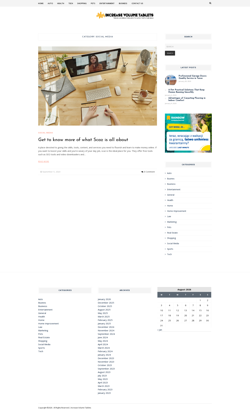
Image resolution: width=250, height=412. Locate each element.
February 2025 (105, 320)
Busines (170, 178)
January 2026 (104, 299)
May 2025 (103, 313)
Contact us (137, 3)
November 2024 (106, 330)
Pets (93, 3)
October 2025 (105, 306)
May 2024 (103, 340)
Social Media (45, 132)
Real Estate (172, 232)
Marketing (172, 221)
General (170, 194)
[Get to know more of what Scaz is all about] (97, 86)
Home (40, 3)
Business (123, 3)
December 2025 (106, 302)
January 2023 (104, 392)
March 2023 (104, 386)
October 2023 (105, 365)
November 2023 (106, 361)
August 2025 (104, 309)
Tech (70, 3)
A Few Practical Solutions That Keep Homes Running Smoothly (186, 91)
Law (169, 216)
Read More (43, 161)
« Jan (159, 329)
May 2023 (103, 379)
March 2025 (104, 316)
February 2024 (105, 351)
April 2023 (103, 382)
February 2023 (105, 389)
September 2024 (106, 333)
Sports (170, 249)
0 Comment (149, 172)
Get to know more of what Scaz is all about (83, 140)
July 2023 (102, 375)
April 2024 (103, 344)
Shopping (82, 3)
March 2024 (104, 347)
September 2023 (106, 368)
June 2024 (103, 337)
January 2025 (104, 323)
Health (60, 3)
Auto (50, 3)
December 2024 (106, 326)
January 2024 (104, 354)
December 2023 (106, 358)
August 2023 (104, 372)
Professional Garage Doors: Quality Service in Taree (193, 77)
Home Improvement (176, 211)
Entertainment (107, 3)
